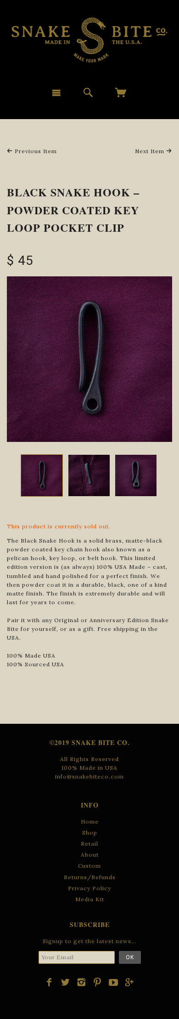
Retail (89, 843)
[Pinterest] (97, 982)
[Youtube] (113, 982)
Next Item (150, 151)
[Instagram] (81, 982)
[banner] (89, 40)
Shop (89, 832)
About (90, 854)
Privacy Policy (89, 888)
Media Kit (89, 899)
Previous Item (35, 151)
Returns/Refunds (90, 877)
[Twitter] (65, 982)
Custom (89, 865)
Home (90, 821)
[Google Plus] (129, 982)
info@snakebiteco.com (89, 776)
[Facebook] (49, 982)
